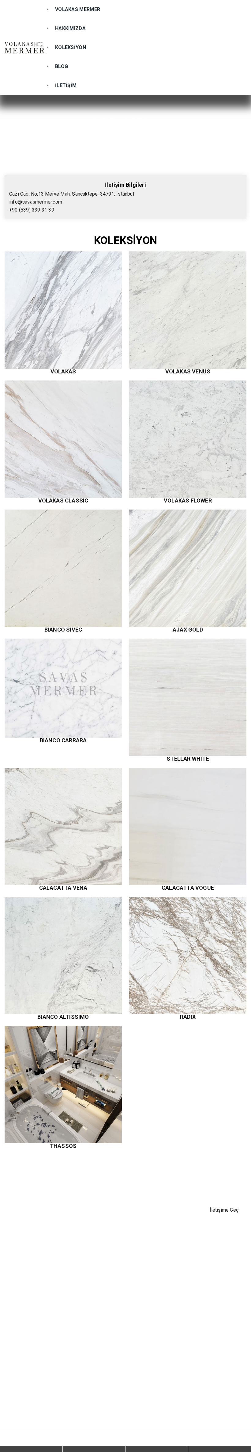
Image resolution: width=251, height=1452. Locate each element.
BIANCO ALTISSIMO (63, 1017)
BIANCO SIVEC (63, 629)
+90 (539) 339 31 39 (31, 210)
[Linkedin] (41, 1356)
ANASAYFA (104, 120)
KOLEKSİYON (70, 47)
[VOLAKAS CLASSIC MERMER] (63, 439)
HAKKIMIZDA (70, 28)
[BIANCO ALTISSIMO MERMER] (63, 955)
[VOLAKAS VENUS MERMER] (187, 310)
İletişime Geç (224, 1210)
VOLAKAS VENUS (188, 371)
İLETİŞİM (66, 85)
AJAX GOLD (188, 629)
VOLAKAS (63, 371)
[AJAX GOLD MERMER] (187, 568)
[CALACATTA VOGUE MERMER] (187, 826)
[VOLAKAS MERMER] (24, 47)
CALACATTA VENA (63, 888)
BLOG (61, 66)
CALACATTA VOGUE (188, 888)
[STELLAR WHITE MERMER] (187, 697)
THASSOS (63, 1146)
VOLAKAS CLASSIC (63, 500)
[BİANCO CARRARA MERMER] (63, 688)
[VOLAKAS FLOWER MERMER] (187, 439)
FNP (229, 1440)
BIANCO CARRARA (63, 740)
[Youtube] (56, 1356)
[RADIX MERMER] (187, 955)
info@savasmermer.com (35, 202)
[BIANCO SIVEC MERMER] (63, 568)
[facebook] (11, 1356)
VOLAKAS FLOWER (188, 500)
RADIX (188, 1017)
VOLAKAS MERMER (77, 9)
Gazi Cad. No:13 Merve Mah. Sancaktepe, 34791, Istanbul (71, 194)
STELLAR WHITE (188, 759)
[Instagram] (26, 1356)
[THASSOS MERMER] (63, 1084)
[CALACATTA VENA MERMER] (63, 826)
